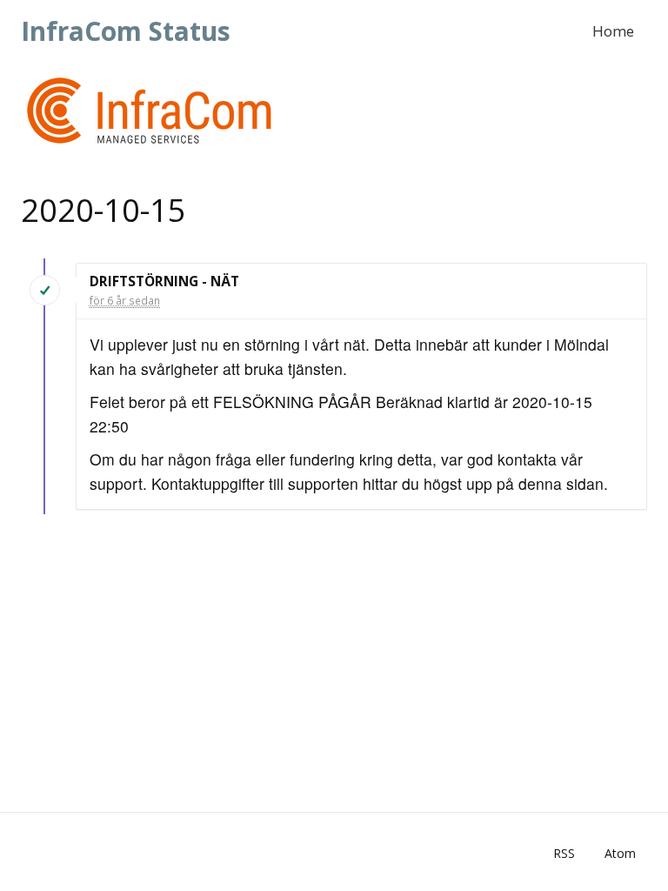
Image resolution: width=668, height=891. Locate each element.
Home (613, 31)
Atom (620, 853)
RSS (564, 853)
